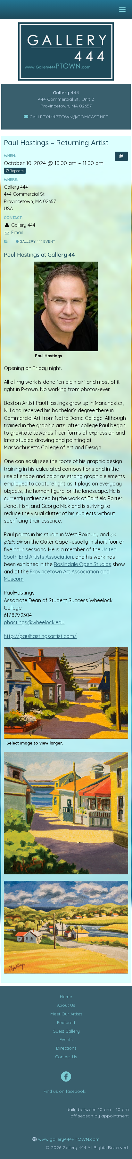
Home (66, 996)
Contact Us (66, 1056)
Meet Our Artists (66, 1013)
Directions (66, 1048)
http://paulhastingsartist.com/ (40, 636)
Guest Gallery (66, 1031)
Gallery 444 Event (37, 241)
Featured (66, 1022)
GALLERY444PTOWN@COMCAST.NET (68, 117)
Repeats (16, 171)
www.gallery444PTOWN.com (68, 1139)
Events (66, 1039)
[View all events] (121, 156)
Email (16, 232)
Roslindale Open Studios (82, 564)
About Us (66, 1005)
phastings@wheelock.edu (34, 622)
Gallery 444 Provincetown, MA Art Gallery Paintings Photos (71, 51)
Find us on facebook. (65, 1091)
